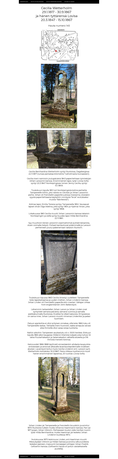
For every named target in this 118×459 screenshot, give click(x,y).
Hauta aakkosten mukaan (54, 1)
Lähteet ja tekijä (69, 1)
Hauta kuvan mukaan (37, 1)
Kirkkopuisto (24, 1)
